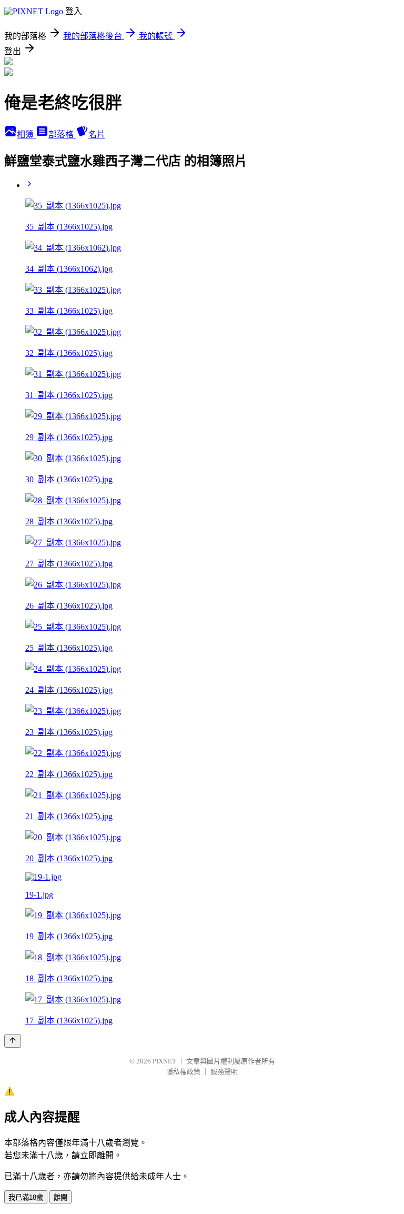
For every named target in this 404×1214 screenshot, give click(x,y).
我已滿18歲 (25, 1197)
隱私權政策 (183, 1072)
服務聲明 (224, 1072)
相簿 (26, 134)
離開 (60, 1197)
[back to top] (12, 1041)
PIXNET (164, 1061)
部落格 (62, 134)
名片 (96, 134)
